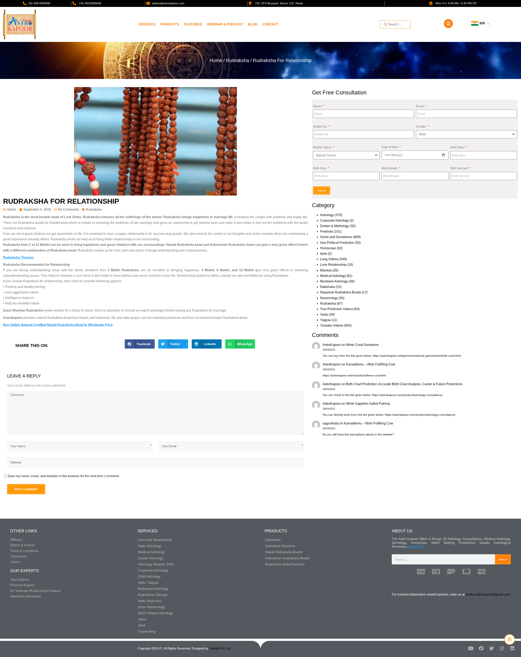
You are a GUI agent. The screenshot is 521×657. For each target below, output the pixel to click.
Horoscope (328, 248)
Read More (416, 546)
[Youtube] (470, 648)
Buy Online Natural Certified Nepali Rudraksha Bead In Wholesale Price (58, 325)
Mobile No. (320, 126)
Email (420, 106)
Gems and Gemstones (336, 237)
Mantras (326, 270)
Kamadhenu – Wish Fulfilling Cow (370, 364)
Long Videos (329, 259)
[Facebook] (481, 648)
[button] (140, 344)
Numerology (329, 298)
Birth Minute (390, 168)
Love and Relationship (155, 540)
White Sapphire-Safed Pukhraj (368, 403)
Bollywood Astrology (153, 589)
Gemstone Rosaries (280, 546)
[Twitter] (491, 648)
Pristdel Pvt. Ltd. (220, 648)
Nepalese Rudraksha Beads (340, 292)
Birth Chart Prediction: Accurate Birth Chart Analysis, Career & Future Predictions (404, 384)
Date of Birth (390, 147)
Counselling (146, 631)
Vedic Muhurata (149, 601)
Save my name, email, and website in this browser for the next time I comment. (64, 476)
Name (317, 106)
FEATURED (193, 24)
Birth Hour (320, 168)
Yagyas (325, 320)
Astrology (327, 215)
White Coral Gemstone (362, 345)
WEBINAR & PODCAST (225, 24)
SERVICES (147, 24)
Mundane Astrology (334, 281)
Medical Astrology (333, 276)
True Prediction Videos (336, 309)
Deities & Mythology (334, 226)
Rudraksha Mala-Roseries (285, 564)
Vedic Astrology (149, 546)
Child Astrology (149, 576)
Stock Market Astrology (155, 613)
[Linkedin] (512, 648)
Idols (323, 253)
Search (502, 559)
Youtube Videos (331, 325)
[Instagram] (502, 648)
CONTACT (270, 24)
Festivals (326, 231)
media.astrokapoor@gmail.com (487, 594)
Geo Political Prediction (337, 242)
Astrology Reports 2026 (156, 564)
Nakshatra (327, 287)
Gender (421, 126)
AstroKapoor (332, 345)
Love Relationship (333, 264)
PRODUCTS (169, 24)
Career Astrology (150, 558)
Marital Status (322, 147)
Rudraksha (237, 60)
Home (216, 60)
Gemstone (273, 540)
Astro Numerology (151, 607)
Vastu (324, 314)
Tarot (141, 625)
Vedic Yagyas (148, 583)
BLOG (252, 24)
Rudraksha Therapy (153, 595)
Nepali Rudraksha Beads (284, 552)
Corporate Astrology (334, 220)
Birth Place (458, 147)
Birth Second (459, 168)
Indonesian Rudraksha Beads (287, 558)
